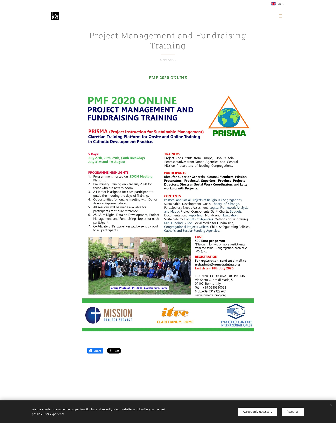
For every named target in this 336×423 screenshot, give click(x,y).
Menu (282, 16)
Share (97, 350)
